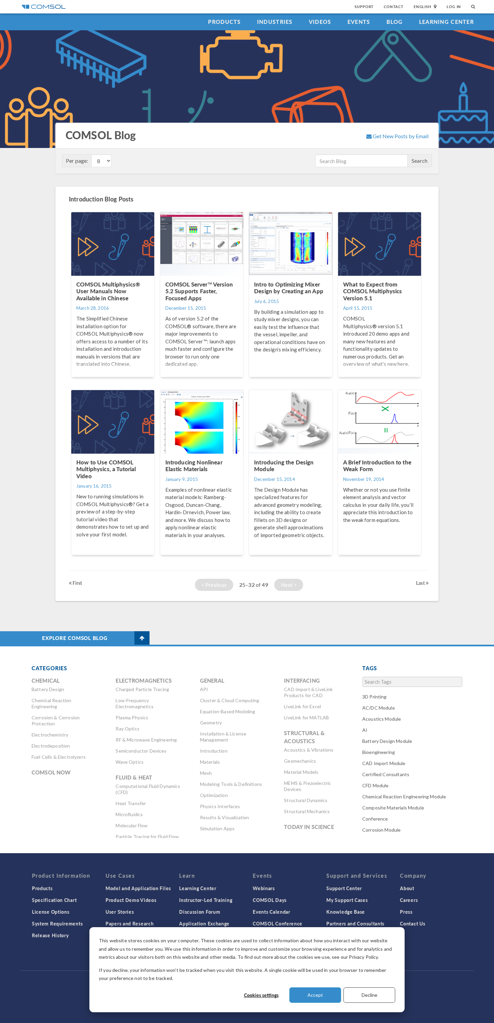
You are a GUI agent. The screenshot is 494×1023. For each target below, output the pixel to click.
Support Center (344, 888)
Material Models (301, 772)
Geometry (211, 722)
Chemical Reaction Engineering (52, 703)
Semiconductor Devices (141, 751)
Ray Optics (127, 728)
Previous (215, 585)
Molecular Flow (132, 825)
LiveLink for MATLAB (306, 717)
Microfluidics (129, 814)
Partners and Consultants (355, 923)
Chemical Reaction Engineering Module (404, 796)
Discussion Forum (199, 911)
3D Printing (374, 696)
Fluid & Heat (134, 777)
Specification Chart (54, 900)
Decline (369, 995)
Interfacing (302, 680)
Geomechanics (300, 761)
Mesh (206, 773)
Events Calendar (271, 911)
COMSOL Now (51, 772)
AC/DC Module (378, 708)
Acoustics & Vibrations (308, 750)
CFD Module (375, 785)
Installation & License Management (223, 737)
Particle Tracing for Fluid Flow (147, 836)
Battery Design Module (387, 741)
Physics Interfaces (220, 806)
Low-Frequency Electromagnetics (134, 703)
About (407, 888)
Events (358, 22)
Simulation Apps (217, 828)
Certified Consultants (385, 774)
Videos (320, 22)
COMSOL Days (270, 900)
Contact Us (412, 923)
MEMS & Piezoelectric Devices (307, 786)
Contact (394, 6)
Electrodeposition (51, 746)
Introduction (214, 751)
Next (287, 585)
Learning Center (446, 22)
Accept (315, 995)
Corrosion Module (381, 830)
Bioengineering (378, 752)
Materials (210, 762)
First (77, 582)
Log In (454, 6)
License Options (51, 911)
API (204, 689)
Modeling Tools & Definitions (231, 784)
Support (364, 6)
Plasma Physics (132, 717)
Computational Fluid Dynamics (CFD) (148, 789)
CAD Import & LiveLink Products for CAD (308, 692)
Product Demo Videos (131, 900)
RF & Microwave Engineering (146, 740)
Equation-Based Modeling (227, 711)
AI (364, 730)
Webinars (264, 888)
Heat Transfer (131, 803)
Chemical (45, 680)
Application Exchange (204, 923)
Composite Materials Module (393, 807)
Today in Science (309, 827)
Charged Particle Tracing (142, 689)
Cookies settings (261, 995)
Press (406, 911)
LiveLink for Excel (302, 706)
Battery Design (48, 689)
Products (224, 22)
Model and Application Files (138, 888)
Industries (275, 22)
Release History (50, 935)
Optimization (214, 795)
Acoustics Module (381, 719)
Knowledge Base (345, 911)
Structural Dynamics (305, 800)
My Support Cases (347, 900)
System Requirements (57, 923)
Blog (394, 22)
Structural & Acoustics (304, 737)
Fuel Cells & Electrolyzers (59, 757)
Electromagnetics (143, 680)
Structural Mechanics (307, 811)
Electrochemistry (50, 734)
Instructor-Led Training (205, 900)
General (212, 680)
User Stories (120, 911)
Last (421, 582)
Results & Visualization (224, 817)
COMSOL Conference (277, 923)
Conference (375, 819)
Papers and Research (130, 923)
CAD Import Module (384, 763)
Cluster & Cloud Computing (229, 700)
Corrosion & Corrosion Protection (56, 720)
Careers (409, 900)
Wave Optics (129, 762)
